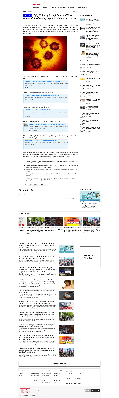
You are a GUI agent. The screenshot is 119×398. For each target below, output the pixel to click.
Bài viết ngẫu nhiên (86, 15)
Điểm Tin (54, 7)
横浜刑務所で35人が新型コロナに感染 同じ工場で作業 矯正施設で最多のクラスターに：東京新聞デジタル (54, 124)
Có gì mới (72, 7)
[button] (48, 7)
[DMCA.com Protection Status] (91, 390)
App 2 (79, 373)
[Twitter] (40, 395)
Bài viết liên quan (24, 213)
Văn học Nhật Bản (46, 373)
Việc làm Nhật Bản (35, 378)
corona (30, 184)
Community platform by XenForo (46, 390)
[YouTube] (43, 395)
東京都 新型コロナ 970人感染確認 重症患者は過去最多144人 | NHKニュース (42, 95)
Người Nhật (45, 378)
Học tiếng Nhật (45, 375)
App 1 (70, 373)
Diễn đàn (45, 7)
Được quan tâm (84, 61)
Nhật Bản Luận (81, 7)
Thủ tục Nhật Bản (35, 375)
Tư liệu (20, 375)
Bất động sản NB (58, 370)
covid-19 (36, 184)
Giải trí (43, 380)
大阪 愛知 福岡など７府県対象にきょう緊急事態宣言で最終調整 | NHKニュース (43, 140)
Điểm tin (33, 370)
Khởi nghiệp (57, 382)
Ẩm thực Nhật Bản (46, 370)
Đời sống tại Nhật (35, 373)
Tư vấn (68, 378)
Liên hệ (20, 378)
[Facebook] (37, 395)
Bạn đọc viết (57, 380)
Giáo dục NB (57, 373)
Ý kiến (55, 378)
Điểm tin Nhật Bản (27, 11)
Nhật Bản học (63, 7)
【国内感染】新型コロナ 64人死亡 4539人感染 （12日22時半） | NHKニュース (43, 81)
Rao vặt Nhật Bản (46, 382)
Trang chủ (36, 7)
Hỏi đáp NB (56, 375)
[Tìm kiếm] (91, 3)
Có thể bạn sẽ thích (86, 189)
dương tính (42, 184)
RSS (21, 395)
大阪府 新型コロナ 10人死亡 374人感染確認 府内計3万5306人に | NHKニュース (43, 110)
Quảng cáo (78, 378)
